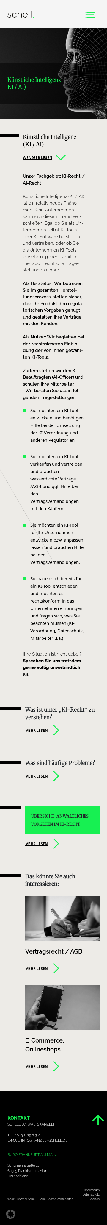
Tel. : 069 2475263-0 (23, 1135)
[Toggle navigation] (90, 14)
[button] (10, 1214)
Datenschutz (91, 1194)
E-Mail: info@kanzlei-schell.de (37, 1140)
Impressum (92, 1190)
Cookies (94, 1199)
